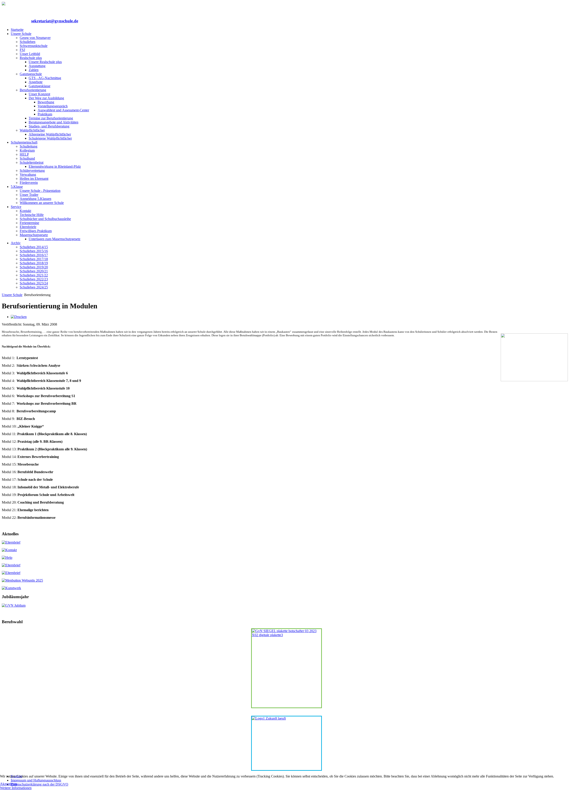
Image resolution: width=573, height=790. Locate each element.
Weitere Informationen (16, 788)
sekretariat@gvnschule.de (54, 21)
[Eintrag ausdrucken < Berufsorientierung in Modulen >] (19, 317)
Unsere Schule (12, 295)
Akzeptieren (8, 784)
